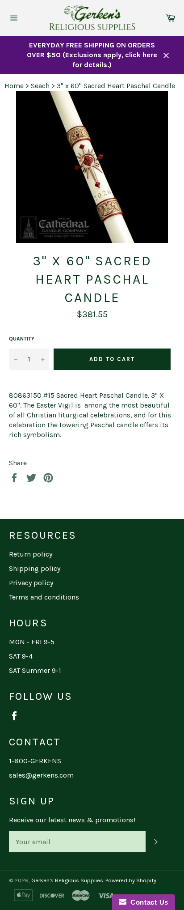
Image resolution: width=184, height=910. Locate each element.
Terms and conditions (44, 597)
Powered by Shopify (130, 880)
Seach (40, 85)
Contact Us (147, 902)
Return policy (30, 554)
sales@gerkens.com (41, 775)
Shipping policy (34, 568)
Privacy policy (31, 582)
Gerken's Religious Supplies (67, 880)
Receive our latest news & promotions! (72, 820)
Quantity (21, 339)
